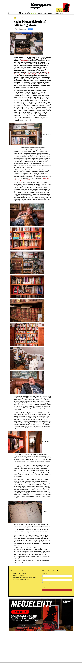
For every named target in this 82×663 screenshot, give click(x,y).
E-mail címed (45, 573)
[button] (8, 13)
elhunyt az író (24, 60)
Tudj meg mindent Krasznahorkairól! (60, 10)
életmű (18, 18)
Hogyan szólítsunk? (46, 578)
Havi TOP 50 (33, 13)
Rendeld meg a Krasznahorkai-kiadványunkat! (53, 13)
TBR (23, 13)
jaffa (20, 18)
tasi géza (29, 18)
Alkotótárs (27, 13)
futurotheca (40, 13)
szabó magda (23, 18)
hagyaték (26, 18)
